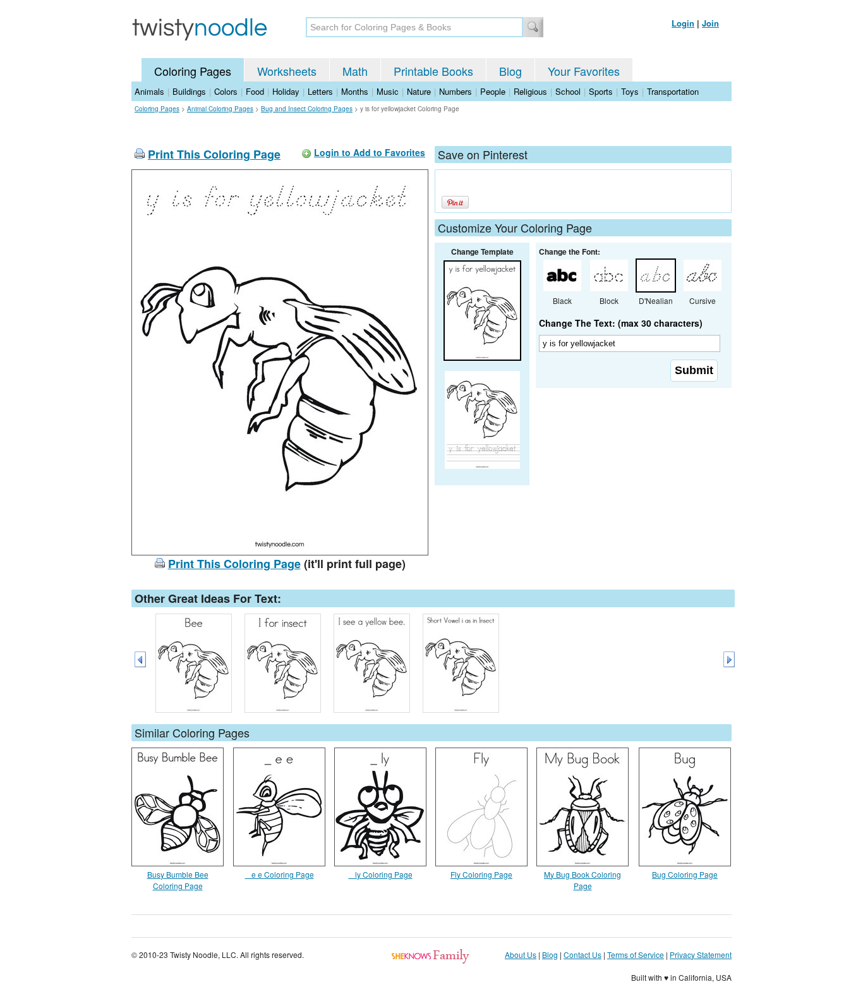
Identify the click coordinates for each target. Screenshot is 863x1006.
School (568, 91)
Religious (530, 91)
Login (683, 23)
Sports (601, 91)
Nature (419, 91)
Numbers (455, 91)
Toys (630, 91)
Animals (149, 91)
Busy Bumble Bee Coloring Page (177, 880)
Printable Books (433, 71)
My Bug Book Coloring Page (582, 880)
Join (710, 23)
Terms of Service (635, 954)
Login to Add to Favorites (369, 152)
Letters (320, 91)
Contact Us (582, 954)
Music (388, 91)
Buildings (189, 91)
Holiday (285, 91)
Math (355, 71)
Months (354, 91)
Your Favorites (584, 71)
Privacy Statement (701, 954)
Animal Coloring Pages (220, 108)
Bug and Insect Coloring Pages (307, 108)
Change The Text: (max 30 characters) (621, 323)
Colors (226, 91)
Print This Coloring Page (214, 154)
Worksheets (287, 71)
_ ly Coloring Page (381, 874)
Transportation (673, 91)
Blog (510, 71)
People (492, 91)
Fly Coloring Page (481, 874)
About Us (520, 954)
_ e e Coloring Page (279, 874)
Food (255, 91)
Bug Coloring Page (685, 874)
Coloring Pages (192, 71)
